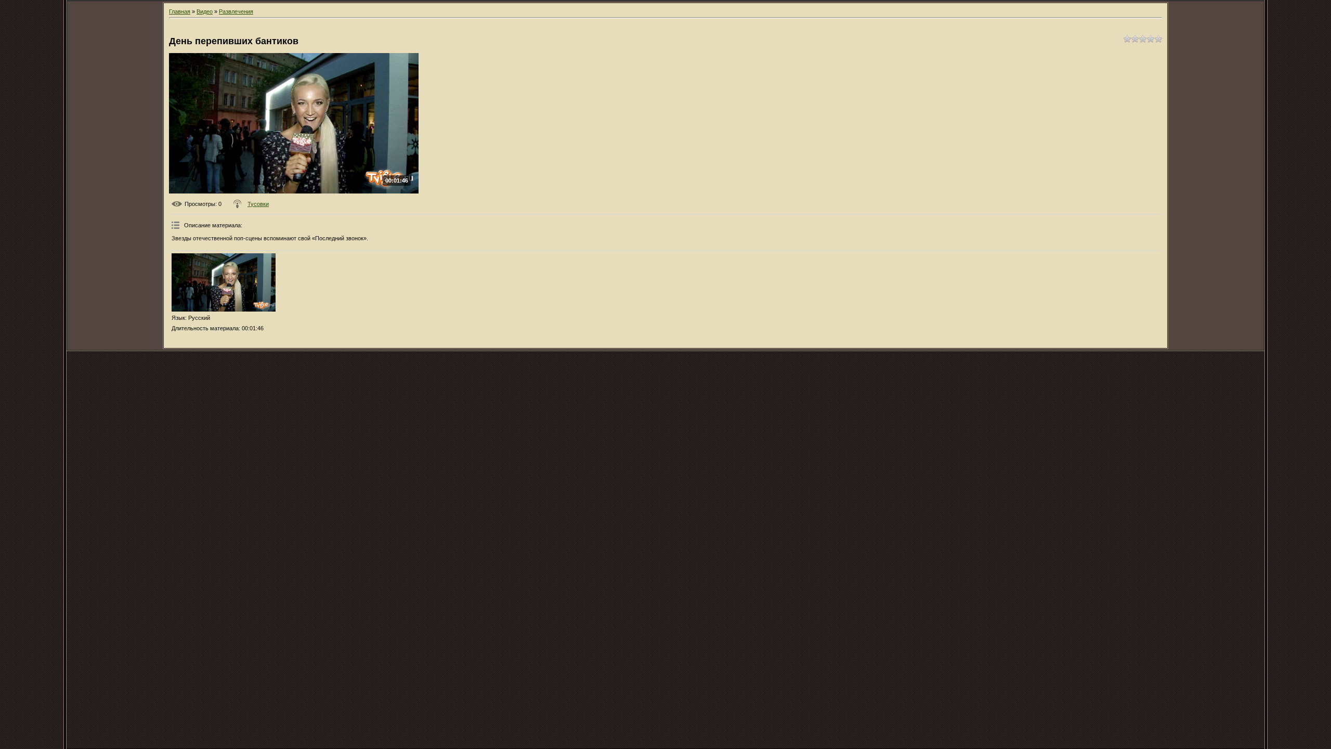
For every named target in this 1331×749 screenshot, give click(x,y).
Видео (205, 11)
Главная (179, 11)
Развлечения (236, 11)
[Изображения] (224, 282)
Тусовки (258, 204)
